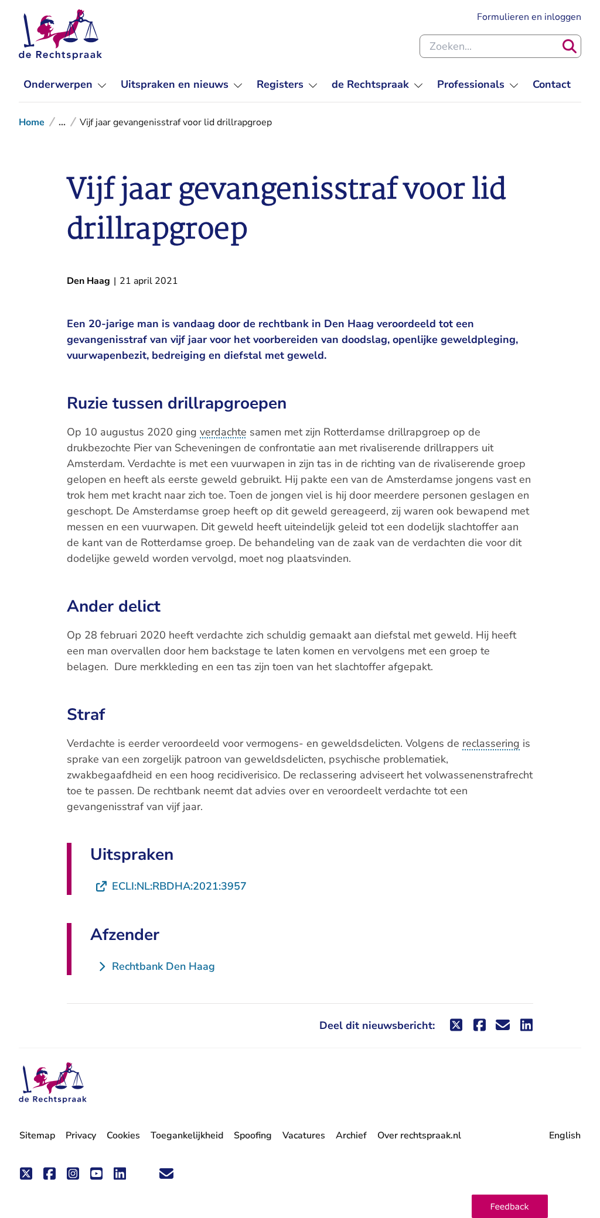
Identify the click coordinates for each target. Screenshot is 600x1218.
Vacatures (304, 1135)
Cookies (123, 1135)
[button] (510, 1206)
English (565, 1135)
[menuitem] (65, 84)
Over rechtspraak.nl (419, 1135)
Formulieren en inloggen (529, 16)
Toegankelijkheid (187, 1135)
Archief (351, 1135)
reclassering (491, 743)
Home (32, 122)
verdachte (223, 432)
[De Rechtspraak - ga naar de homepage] (60, 34)
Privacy (81, 1135)
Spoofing (253, 1135)
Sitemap (37, 1135)
